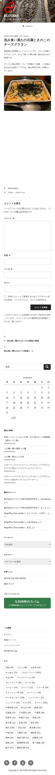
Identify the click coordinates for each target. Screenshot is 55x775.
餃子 (9, 748)
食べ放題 (38, 743)
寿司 (34, 723)
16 (48, 397)
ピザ (27, 702)
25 (14, 407)
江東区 (22, 733)
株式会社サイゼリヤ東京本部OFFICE (20, 499)
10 (7, 397)
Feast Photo (13, 188)
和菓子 (24, 717)
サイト (7, 283)
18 (14, 402)
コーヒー (11, 687)
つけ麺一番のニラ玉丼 (14, 457)
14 (35, 397)
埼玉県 (10, 723)
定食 (23, 723)
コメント (9, 218)
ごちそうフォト (20, 192)
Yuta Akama (24, 36)
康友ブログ (9, 584)
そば (9, 677)
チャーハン (34, 692)
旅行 (10, 727)
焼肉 (9, 737)
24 (7, 407)
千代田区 (25, 712)
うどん (22, 667)
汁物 (9, 733)
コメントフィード (12, 645)
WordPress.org (10, 651)
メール (8, 269)
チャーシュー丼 (14, 692)
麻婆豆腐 (23, 748)
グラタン (11, 192)
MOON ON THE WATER (15, 578)
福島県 (37, 737)
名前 (7, 255)
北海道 (10, 712)
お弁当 (35, 667)
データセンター (15, 697)
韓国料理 (23, 743)
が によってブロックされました (29, 604)
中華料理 (11, 707)
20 (28, 402)
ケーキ (30, 682)
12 (21, 397)
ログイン (8, 634)
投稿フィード (10, 640)
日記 (22, 727)
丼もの (26, 707)
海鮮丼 (35, 733)
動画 (38, 707)
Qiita (9, 667)
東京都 (35, 727)
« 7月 (13, 417)
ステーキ (42, 687)
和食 (36, 717)
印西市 (10, 717)
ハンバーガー (36, 697)
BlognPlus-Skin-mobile (14, 513)
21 (35, 402)
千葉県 (39, 712)
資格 (9, 743)
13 (28, 397)
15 (42, 397)
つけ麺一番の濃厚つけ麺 (15, 448)
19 (21, 402)
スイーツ (27, 687)
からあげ (11, 672)
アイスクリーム (26, 677)
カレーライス (13, 682)
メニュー (29, 26)
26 (21, 407)
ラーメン (41, 702)
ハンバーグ (12, 702)
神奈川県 (23, 737)
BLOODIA (11, 16)
